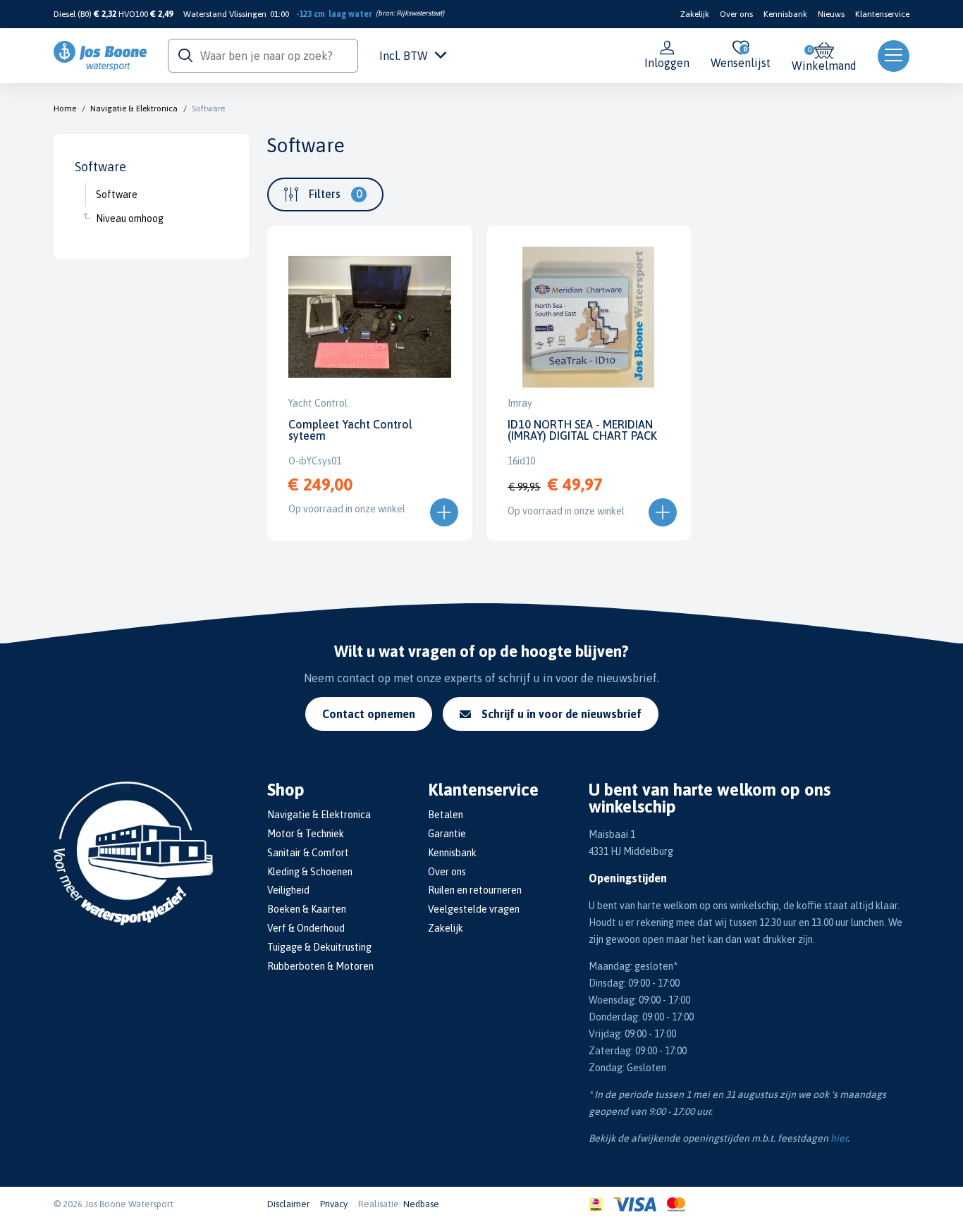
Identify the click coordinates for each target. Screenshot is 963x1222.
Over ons (736, 14)
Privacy (334, 1204)
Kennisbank (785, 14)
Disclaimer (288, 1204)
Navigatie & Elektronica (134, 108)
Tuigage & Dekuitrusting (319, 947)
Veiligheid (288, 890)
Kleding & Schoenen (309, 871)
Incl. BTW (403, 55)
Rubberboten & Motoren (320, 966)
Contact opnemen (368, 714)
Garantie (447, 833)
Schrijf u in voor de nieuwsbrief (562, 714)
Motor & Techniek (305, 833)
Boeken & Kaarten (306, 909)
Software (116, 194)
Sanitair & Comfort (308, 852)
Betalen (445, 814)
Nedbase (421, 1204)
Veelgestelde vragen (474, 909)
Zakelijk (694, 14)
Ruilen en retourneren (475, 890)
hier (838, 1138)
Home (65, 108)
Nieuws (831, 14)
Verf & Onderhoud (306, 928)
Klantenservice (882, 14)
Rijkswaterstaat (419, 13)
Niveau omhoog (130, 218)
